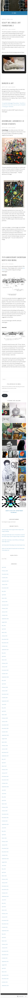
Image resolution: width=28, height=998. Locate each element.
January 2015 (4, 845)
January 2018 (4, 749)
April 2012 (4, 937)
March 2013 (4, 910)
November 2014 (5, 851)
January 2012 (4, 947)
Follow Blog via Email (14, 384)
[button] (10, 68)
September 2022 (5, 618)
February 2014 (5, 879)
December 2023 (5, 605)
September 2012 (5, 930)
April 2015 (4, 834)
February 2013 (5, 913)
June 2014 (4, 865)
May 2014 (4, 869)
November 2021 (5, 642)
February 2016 (5, 807)
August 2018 (4, 738)
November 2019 (5, 694)
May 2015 (4, 831)
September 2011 (5, 961)
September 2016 (5, 786)
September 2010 (5, 985)
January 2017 (4, 773)
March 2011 (4, 971)
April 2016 (4, 800)
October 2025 (5, 577)
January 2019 (4, 721)
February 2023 (5, 608)
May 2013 (4, 903)
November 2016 (5, 779)
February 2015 (5, 841)
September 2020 (5, 677)
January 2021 (4, 666)
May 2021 (4, 653)
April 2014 (4, 872)
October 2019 (5, 697)
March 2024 (4, 598)
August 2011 (4, 965)
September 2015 (5, 824)
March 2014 (4, 875)
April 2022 (4, 629)
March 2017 (4, 766)
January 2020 (4, 690)
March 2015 (4, 838)
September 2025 (5, 581)
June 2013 (4, 899)
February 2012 (5, 944)
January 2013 (4, 917)
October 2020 (5, 673)
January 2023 (4, 611)
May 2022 (4, 625)
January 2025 (4, 584)
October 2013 (5, 893)
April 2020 (4, 684)
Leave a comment (11, 29)
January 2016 (4, 810)
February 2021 (5, 663)
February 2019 (5, 718)
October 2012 (5, 927)
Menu (15, 13)
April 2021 (4, 656)
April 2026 (4, 567)
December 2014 (5, 848)
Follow (4, 395)
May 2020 (4, 680)
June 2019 (4, 704)
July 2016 (4, 790)
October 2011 (5, 958)
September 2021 (5, 649)
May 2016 (4, 797)
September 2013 (5, 896)
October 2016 (5, 783)
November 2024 (5, 588)
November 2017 (5, 752)
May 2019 (4, 708)
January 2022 (4, 635)
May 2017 (4, 759)
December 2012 (5, 920)
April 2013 (4, 906)
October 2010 (5, 982)
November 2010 (5, 978)
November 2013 (5, 889)
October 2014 (5, 855)
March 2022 (4, 632)
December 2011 (5, 951)
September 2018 (5, 735)
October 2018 (5, 731)
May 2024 (4, 591)
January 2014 (4, 882)
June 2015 (4, 827)
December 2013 (5, 886)
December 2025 (5, 574)
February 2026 (5, 570)
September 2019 (5, 701)
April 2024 (4, 594)
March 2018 (4, 742)
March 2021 (4, 659)
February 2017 (5, 769)
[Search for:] (14, 379)
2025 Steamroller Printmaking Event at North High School (13, 545)
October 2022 (5, 615)
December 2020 (5, 670)
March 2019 (4, 714)
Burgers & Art (8, 83)
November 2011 (5, 954)
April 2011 (4, 968)
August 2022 (4, 622)
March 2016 (4, 803)
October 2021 (5, 646)
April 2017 (4, 762)
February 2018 (5, 745)
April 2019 (4, 711)
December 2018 (5, 725)
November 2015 (5, 817)
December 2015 (5, 814)
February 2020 (5, 687)
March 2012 (4, 941)
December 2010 (5, 975)
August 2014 (4, 862)
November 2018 (5, 728)
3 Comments (10, 263)
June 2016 (4, 793)
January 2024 (4, 601)
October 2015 (5, 821)
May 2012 (4, 934)
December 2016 (5, 776)
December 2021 (5, 639)
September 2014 (5, 858)
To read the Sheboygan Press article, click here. (13, 104)
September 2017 (5, 755)
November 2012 (5, 923)
